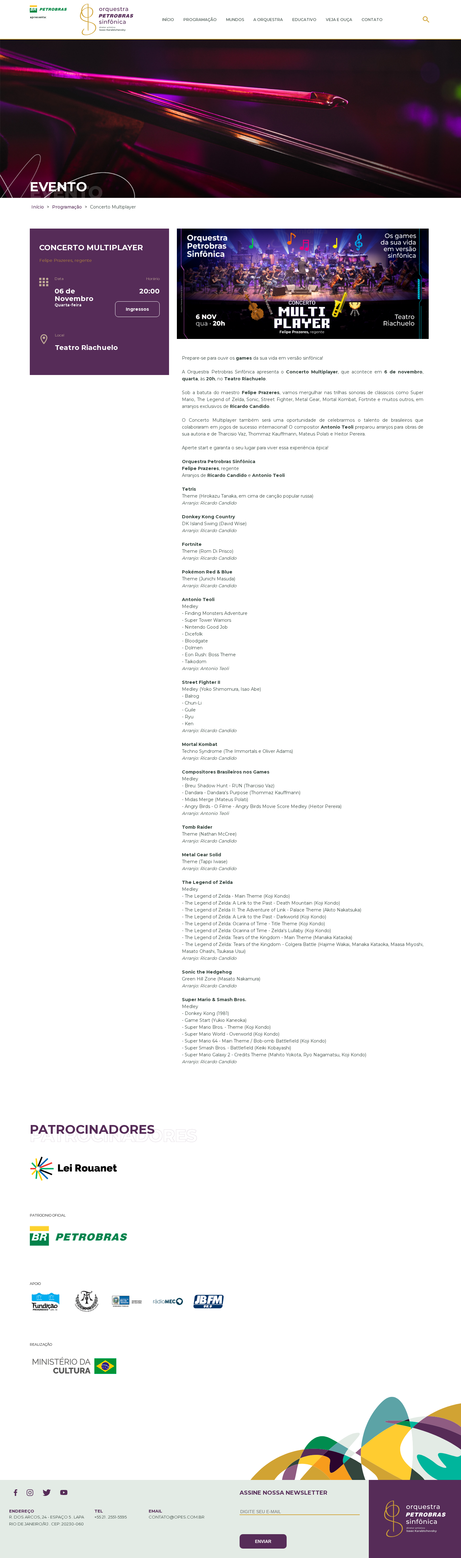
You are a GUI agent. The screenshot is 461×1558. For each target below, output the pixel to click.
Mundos (235, 19)
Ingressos (137, 309)
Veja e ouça (339, 19)
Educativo (304, 19)
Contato (372, 19)
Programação (200, 19)
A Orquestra (268, 19)
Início (168, 19)
